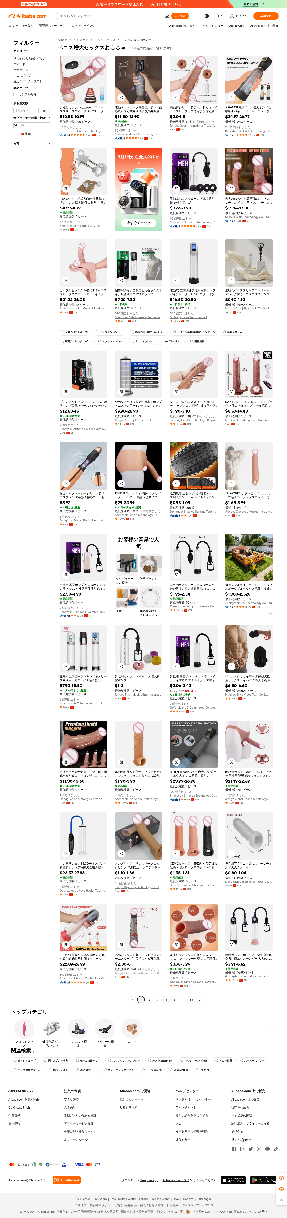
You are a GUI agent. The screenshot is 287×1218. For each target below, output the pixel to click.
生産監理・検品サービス (80, 1131)
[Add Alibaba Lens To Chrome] (67, 1180)
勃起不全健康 (60, 1070)
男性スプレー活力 (58, 1060)
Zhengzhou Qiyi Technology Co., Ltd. (249, 603)
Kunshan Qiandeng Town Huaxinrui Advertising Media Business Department (249, 420)
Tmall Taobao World (123, 1199)
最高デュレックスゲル (77, 341)
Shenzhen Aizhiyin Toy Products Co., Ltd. (83, 428)
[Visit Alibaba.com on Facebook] (233, 1148)
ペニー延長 (226, 1060)
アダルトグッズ (105, 39)
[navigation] (32, 520)
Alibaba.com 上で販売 (245, 1099)
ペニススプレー (143, 341)
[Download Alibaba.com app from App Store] (233, 1180)
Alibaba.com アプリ (176, 1180)
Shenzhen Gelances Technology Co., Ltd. (83, 131)
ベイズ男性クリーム (29, 1070)
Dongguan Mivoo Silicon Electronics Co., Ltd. (83, 520)
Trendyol (188, 1199)
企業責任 (14, 1115)
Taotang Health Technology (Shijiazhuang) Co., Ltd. (194, 420)
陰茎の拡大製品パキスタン (150, 332)
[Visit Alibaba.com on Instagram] (259, 1148)
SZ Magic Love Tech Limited (188, 317)
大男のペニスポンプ (76, 332)
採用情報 (14, 1123)
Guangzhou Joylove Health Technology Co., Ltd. (83, 890)
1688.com (100, 1199)
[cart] (220, 16)
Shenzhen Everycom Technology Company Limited (139, 799)
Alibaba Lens (17, 1180)
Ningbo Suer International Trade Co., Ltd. (194, 125)
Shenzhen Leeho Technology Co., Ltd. (139, 515)
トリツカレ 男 (154, 1070)
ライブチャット (186, 1107)
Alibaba (62, 39)
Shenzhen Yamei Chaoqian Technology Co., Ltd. (194, 885)
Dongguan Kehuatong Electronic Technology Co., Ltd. (83, 799)
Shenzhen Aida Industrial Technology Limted (139, 317)
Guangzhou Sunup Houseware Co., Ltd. (194, 606)
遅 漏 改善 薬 (181, 1070)
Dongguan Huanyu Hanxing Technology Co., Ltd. (194, 511)
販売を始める (240, 1107)
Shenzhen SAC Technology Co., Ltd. (83, 703)
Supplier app (149, 1180)
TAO (176, 1199)
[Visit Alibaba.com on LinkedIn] (242, 1148)
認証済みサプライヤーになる (250, 1123)
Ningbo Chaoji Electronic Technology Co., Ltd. (249, 308)
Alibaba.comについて (22, 1090)
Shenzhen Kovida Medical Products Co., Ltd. (83, 308)
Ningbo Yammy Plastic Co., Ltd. (135, 420)
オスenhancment (162, 1060)
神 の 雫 (205, 1070)
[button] (167, 16)
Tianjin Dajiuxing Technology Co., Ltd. (139, 887)
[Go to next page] (200, 999)
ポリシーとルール (76, 1139)
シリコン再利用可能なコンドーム (196, 332)
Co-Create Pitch (19, 1107)
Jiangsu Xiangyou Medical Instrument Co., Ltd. (249, 511)
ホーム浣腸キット (90, 1060)
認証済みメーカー (131, 1099)
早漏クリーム (234, 332)
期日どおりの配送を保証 (80, 1115)
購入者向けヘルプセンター (193, 1099)
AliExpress (83, 1199)
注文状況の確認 (241, 1115)
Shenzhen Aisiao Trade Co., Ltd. (80, 225)
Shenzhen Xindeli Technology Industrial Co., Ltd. (139, 134)
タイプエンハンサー (111, 332)
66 (191, 999)
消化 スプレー (88, 1070)
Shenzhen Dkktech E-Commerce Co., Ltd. (83, 611)
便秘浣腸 (199, 341)
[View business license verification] (181, 1212)
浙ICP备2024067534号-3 (250, 1211)
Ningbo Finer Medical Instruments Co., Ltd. (139, 694)
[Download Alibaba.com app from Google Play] (264, 1180)
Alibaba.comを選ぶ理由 (23, 1099)
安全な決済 (71, 1099)
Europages (204, 1199)
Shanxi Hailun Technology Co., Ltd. (247, 217)
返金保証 (70, 1107)
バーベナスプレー (254, 1060)
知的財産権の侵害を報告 (192, 1131)
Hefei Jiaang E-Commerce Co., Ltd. (193, 707)
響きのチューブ (27, 1060)
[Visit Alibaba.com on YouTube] (267, 1148)
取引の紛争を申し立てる (192, 1115)
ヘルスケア (81, 39)
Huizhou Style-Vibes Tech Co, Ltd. (247, 694)
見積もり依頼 (128, 1107)
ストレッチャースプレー (126, 1060)
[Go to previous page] (132, 999)
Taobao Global (161, 1199)
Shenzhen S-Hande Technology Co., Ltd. (249, 131)
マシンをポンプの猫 (196, 1060)
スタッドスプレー (112, 341)
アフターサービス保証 (78, 1123)
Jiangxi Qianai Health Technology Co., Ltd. (249, 799)
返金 (179, 1123)
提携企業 (237, 1131)
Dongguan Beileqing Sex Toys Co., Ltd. (249, 881)
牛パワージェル (173, 341)
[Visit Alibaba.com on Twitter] (250, 1148)
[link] (281, 1178)
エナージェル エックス (121, 1070)
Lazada (143, 1199)
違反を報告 (183, 1139)
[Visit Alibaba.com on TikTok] (275, 1148)
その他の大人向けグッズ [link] (138, 39)
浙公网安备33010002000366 (212, 1211)
